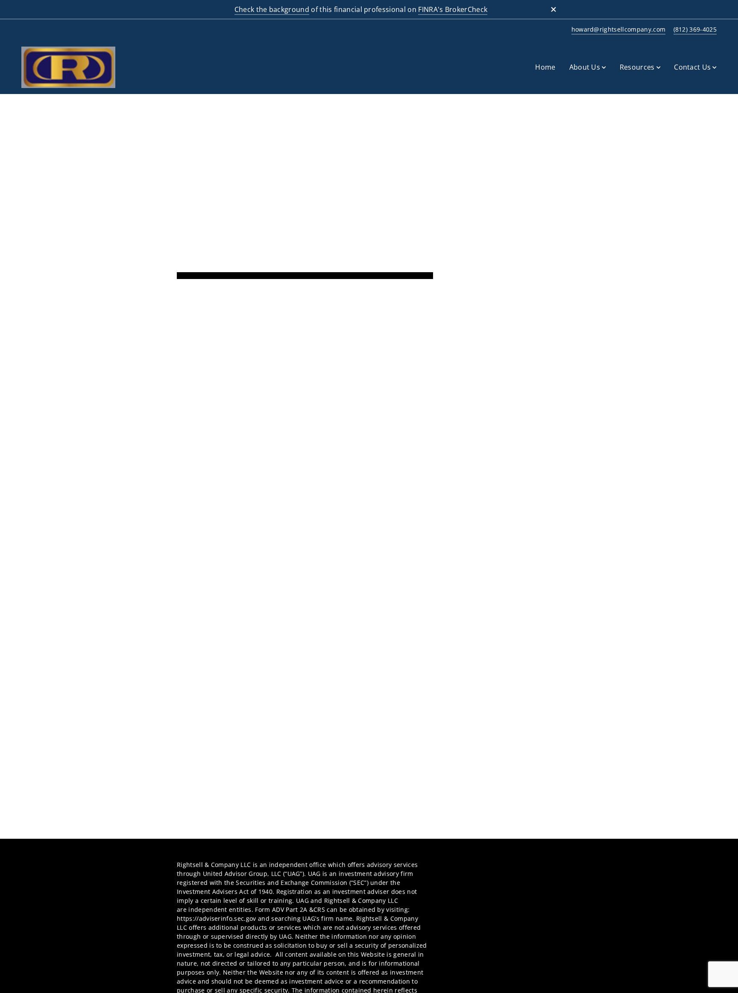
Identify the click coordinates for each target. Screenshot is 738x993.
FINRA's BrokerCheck (452, 9)
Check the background (271, 9)
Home (545, 67)
